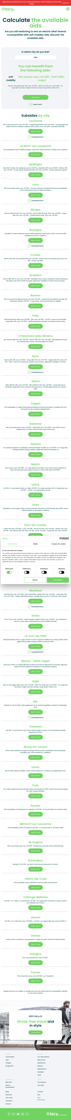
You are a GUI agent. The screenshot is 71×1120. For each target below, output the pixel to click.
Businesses (9, 1079)
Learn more (35, 131)
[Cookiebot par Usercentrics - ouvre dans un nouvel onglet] (61, 538)
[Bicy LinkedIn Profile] (23, 1114)
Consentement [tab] (12, 544)
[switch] (26, 572)
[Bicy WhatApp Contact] (27, 1114)
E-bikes (8, 1054)
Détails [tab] (35, 544)
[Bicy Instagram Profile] (13, 1114)
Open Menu (68, 9)
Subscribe (35, 97)
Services (40, 1054)
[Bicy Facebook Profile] (9, 1114)
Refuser (35, 580)
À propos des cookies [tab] (59, 544)
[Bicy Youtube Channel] (18, 1114)
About (39, 1079)
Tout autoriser (57, 580)
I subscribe (35, 1032)
